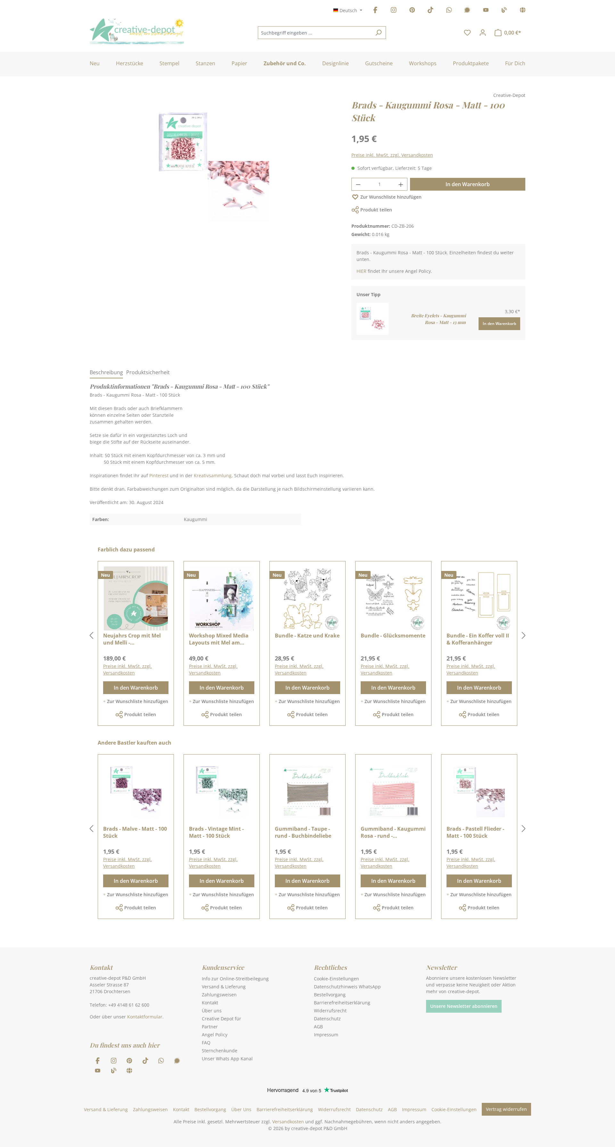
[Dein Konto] (482, 32)
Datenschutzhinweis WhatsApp (347, 987)
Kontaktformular (144, 1017)
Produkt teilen (376, 210)
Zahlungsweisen (219, 995)
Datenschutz (327, 1019)
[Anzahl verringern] (358, 184)
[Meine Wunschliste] (467, 32)
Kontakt (210, 1003)
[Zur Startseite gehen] (137, 31)
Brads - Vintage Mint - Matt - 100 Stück (216, 832)
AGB (318, 1027)
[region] (214, 174)
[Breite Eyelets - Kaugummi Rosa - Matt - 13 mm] (373, 318)
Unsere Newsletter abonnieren (463, 1006)
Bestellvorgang (330, 995)
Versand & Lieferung (224, 987)
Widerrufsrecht (330, 1011)
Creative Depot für (221, 1019)
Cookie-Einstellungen (336, 979)
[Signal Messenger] (467, 11)
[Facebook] (375, 11)
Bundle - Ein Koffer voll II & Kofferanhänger (478, 639)
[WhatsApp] (449, 11)
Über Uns (241, 1109)
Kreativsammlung (213, 475)
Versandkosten (288, 1122)
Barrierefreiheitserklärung (342, 1003)
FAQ (206, 1043)
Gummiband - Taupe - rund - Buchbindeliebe (303, 832)
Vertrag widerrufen (506, 1109)
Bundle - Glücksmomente (393, 635)
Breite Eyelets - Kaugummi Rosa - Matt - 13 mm (438, 318)
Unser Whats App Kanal (227, 1059)
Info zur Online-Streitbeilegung (235, 979)
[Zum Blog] (504, 11)
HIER (361, 271)
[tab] (106, 372)
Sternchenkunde (219, 1051)
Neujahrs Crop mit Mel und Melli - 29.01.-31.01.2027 (132, 639)
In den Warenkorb (468, 184)
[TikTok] (430, 11)
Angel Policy (214, 1035)
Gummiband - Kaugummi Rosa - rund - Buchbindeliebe (393, 832)
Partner (210, 1027)
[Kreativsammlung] (523, 11)
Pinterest (158, 475)
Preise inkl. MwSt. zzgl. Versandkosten (392, 155)
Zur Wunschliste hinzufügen (391, 197)
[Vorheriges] (91, 635)
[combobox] (314, 32)
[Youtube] (486, 11)
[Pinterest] (412, 11)
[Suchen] (378, 32)
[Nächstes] (524, 635)
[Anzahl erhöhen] (401, 184)
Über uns (212, 1011)
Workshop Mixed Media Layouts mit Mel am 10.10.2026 (219, 639)
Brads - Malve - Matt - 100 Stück (135, 832)
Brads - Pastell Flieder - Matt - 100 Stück (475, 832)
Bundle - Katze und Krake (307, 635)
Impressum (326, 1035)
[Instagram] (394, 11)
